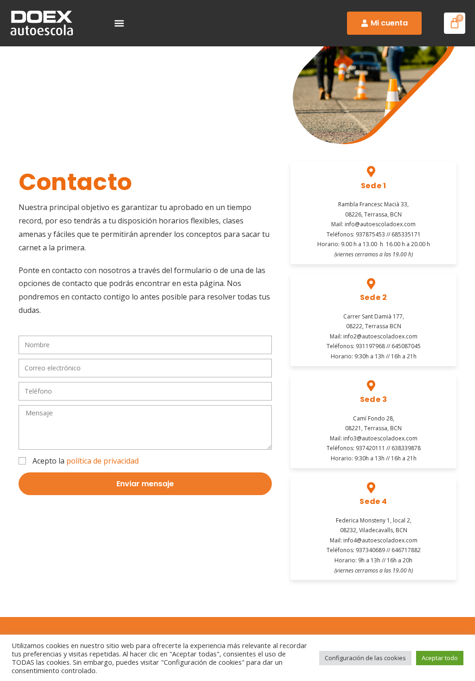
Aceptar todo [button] (440, 658)
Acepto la (85, 461)
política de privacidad (102, 461)
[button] (119, 23)
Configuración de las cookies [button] (365, 658)
